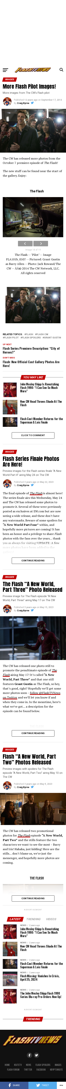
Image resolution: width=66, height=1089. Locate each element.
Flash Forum (13, 1069)
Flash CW (42, 334)
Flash (29, 334)
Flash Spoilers (43, 1065)
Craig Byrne (23, 103)
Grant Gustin (52, 338)
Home (7, 1065)
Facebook (41, 1069)
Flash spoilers (31, 338)
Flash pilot (11, 338)
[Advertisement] (33, 33)
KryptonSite (56, 1069)
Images (58, 1065)
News (28, 1065)
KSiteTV (18, 1065)
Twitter (28, 1069)
